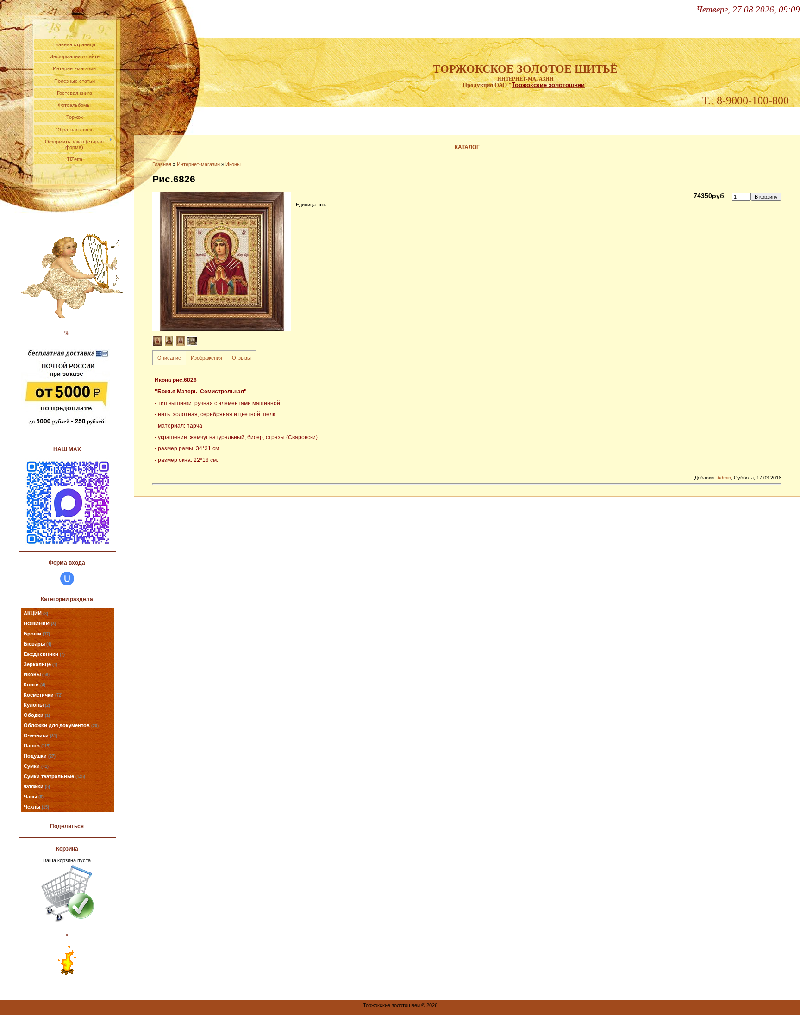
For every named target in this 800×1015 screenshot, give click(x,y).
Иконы (37, 674)
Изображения (206, 358)
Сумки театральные (54, 776)
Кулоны (37, 705)
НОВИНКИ (40, 623)
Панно (37, 745)
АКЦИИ (36, 613)
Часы (34, 796)
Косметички (43, 694)
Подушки (40, 756)
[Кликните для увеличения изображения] (221, 261)
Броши (37, 633)
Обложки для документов (61, 725)
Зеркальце (40, 664)
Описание (169, 358)
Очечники (40, 735)
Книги (34, 684)
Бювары (37, 644)
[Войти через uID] (67, 578)
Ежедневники (44, 654)
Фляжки (37, 786)
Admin (724, 477)
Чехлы (36, 807)
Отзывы (241, 358)
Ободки (37, 715)
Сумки (36, 766)
